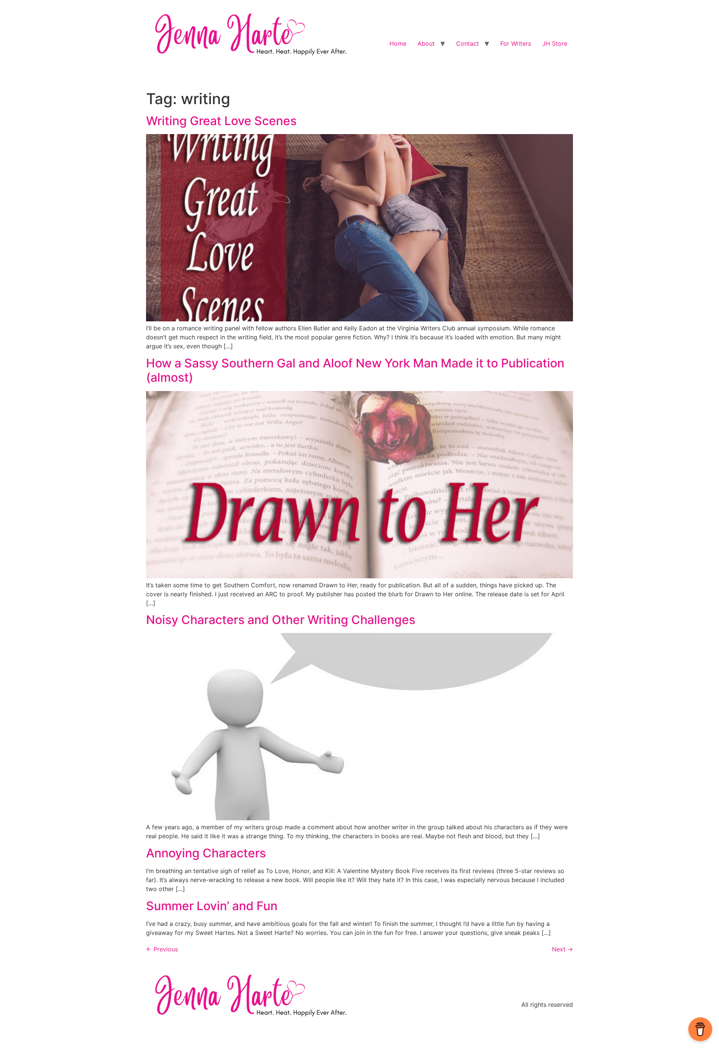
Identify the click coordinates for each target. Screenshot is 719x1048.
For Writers (515, 43)
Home (397, 43)
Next (562, 949)
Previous (162, 949)
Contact (467, 43)
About (426, 43)
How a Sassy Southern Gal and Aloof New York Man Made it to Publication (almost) (355, 370)
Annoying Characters (206, 853)
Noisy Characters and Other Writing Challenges (280, 619)
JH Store (554, 43)
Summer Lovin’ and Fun (211, 906)
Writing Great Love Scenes (221, 120)
